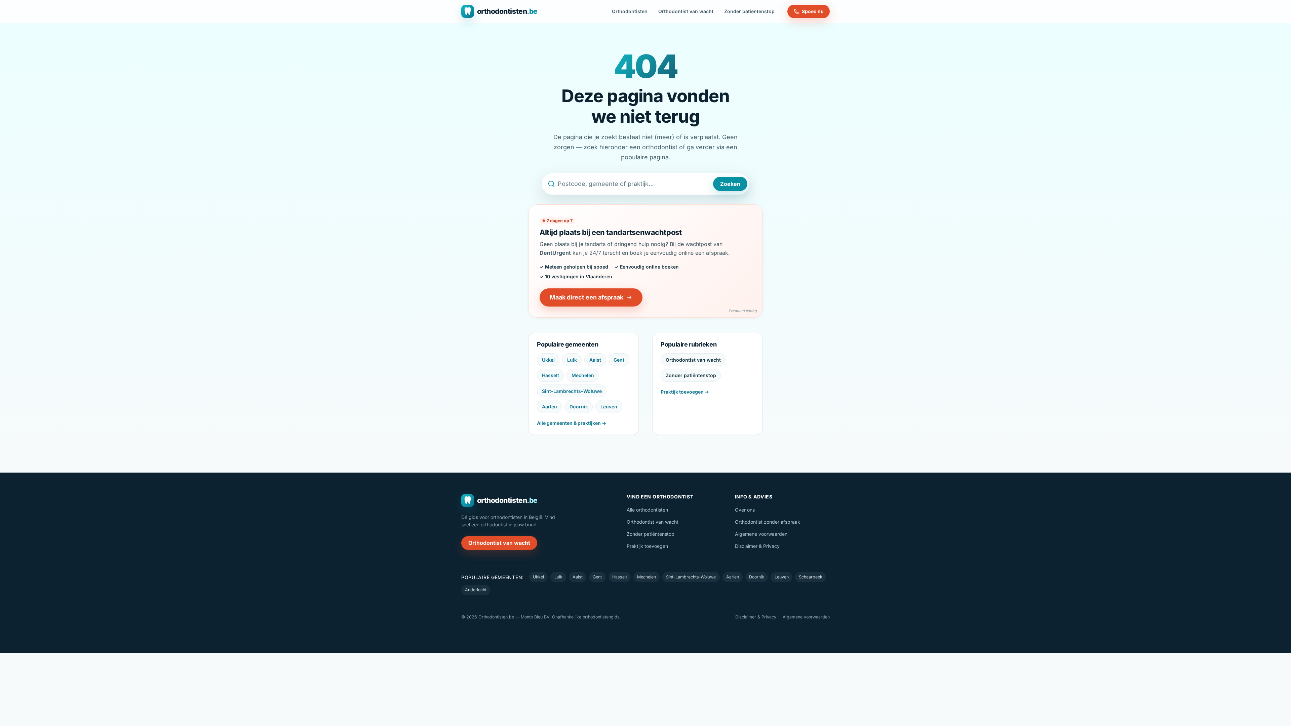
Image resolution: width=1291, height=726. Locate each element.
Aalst (595, 360)
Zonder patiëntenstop (749, 11)
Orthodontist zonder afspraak (767, 522)
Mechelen (583, 375)
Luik (572, 360)
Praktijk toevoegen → (685, 392)
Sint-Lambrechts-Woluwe (572, 391)
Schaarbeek (810, 576)
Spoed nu (813, 11)
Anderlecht (475, 589)
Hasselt (550, 375)
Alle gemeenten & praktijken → (571, 423)
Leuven (608, 406)
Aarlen (549, 406)
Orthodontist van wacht (685, 11)
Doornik (579, 406)
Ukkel (548, 360)
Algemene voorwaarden (761, 534)
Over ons (745, 510)
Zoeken (730, 183)
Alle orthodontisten (647, 510)
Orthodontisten (630, 11)
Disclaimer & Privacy (757, 546)
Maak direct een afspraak (586, 297)
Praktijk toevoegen (647, 546)
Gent (619, 360)
